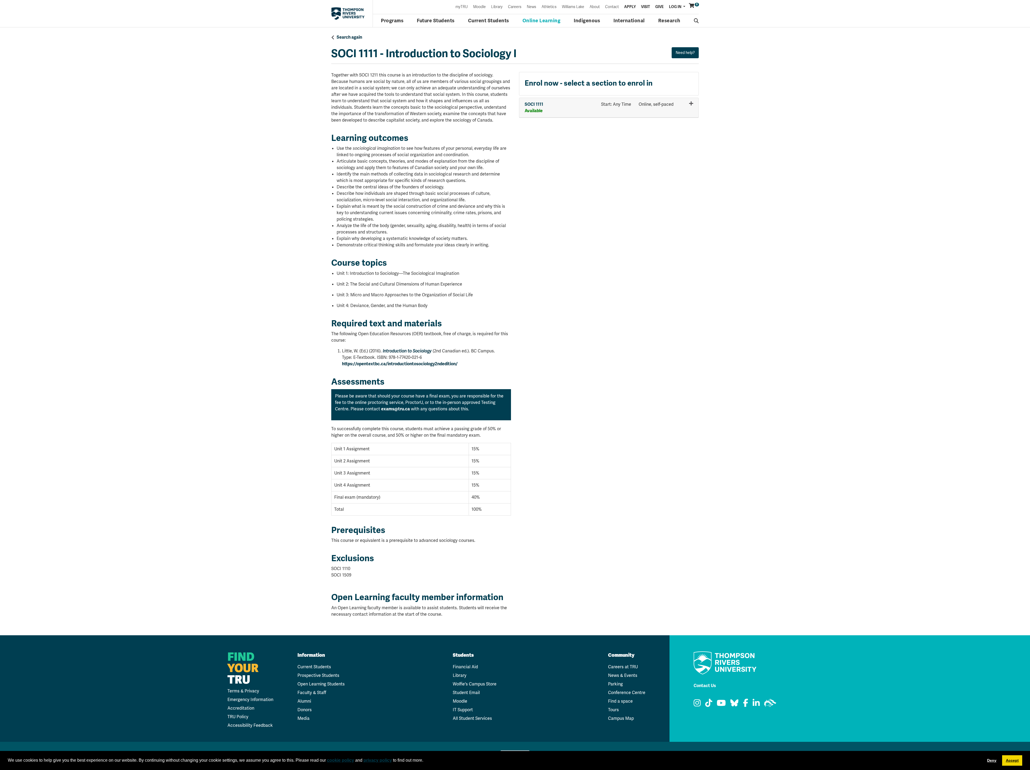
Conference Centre (626, 692)
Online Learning (542, 21)
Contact (612, 7)
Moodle (479, 7)
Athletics (549, 7)
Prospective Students (318, 675)
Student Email (466, 692)
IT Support (463, 710)
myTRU (461, 7)
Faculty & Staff (311, 692)
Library (497, 7)
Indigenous (587, 21)
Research (669, 21)
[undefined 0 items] (692, 6)
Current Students (488, 21)
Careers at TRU (623, 667)
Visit (645, 7)
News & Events (622, 675)
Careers (514, 7)
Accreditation (240, 708)
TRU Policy (237, 717)
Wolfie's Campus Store (474, 684)
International (629, 21)
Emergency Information (250, 699)
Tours (613, 710)
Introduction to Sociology (407, 351)
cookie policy (340, 760)
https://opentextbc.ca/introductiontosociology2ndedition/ (400, 364)
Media (303, 718)
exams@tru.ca (395, 409)
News (531, 7)
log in (675, 7)
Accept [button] (1012, 760)
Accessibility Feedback (250, 725)
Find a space (620, 701)
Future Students (436, 21)
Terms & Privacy (243, 691)
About (595, 7)
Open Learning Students (321, 684)
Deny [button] (991, 760)
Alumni (304, 701)
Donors (304, 710)
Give (659, 7)
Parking (615, 684)
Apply (630, 7)
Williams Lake (573, 7)
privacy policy (377, 760)
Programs (392, 21)
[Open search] (696, 20)
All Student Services (472, 718)
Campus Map (621, 718)
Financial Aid (465, 667)
